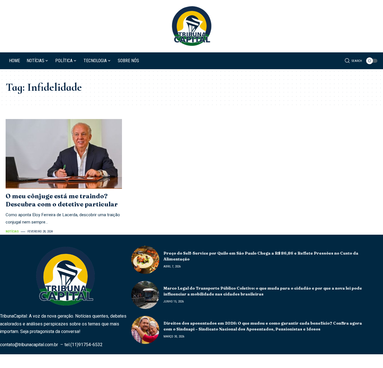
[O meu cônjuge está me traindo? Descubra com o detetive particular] (64, 154)
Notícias (12, 231)
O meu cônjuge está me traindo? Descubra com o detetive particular (62, 200)
